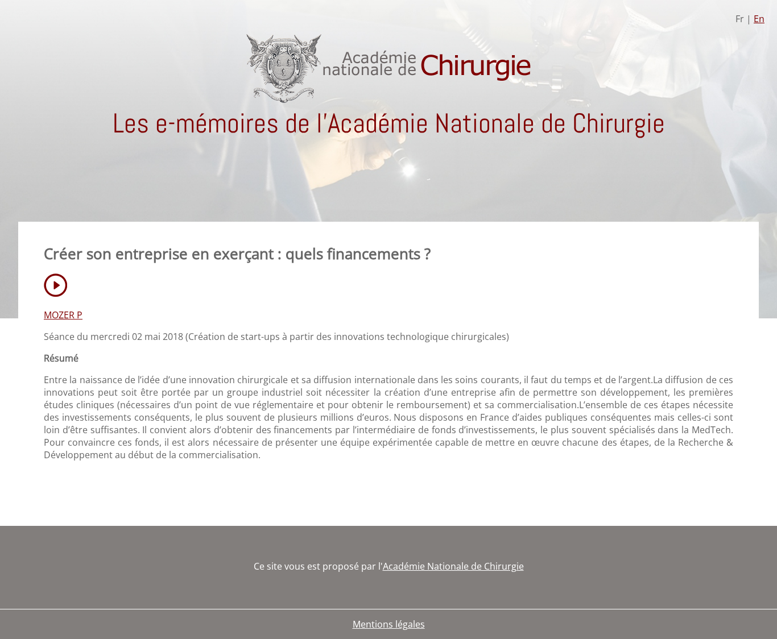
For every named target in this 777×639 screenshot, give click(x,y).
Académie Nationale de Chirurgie (453, 566)
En (759, 19)
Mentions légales (389, 624)
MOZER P (63, 315)
